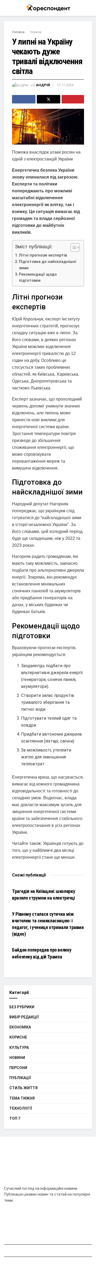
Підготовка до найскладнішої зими (48, 264)
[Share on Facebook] (23, 99)
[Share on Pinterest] (73, 99)
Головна (18, 32)
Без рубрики (21, 1007)
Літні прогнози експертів (43, 255)
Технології (20, 1108)
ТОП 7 (14, 1118)
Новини (36, 32)
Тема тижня (22, 1098)
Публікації (20, 1078)
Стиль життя (23, 1088)
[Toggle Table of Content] (72, 247)
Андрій (43, 85)
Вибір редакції (24, 1017)
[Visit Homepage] (48, 8)
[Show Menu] (6, 8)
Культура (19, 1047)
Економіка (20, 1027)
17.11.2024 (65, 85)
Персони (18, 1068)
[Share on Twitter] (48, 99)
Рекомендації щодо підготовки (38, 277)
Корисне (18, 1037)
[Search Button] (89, 8)
